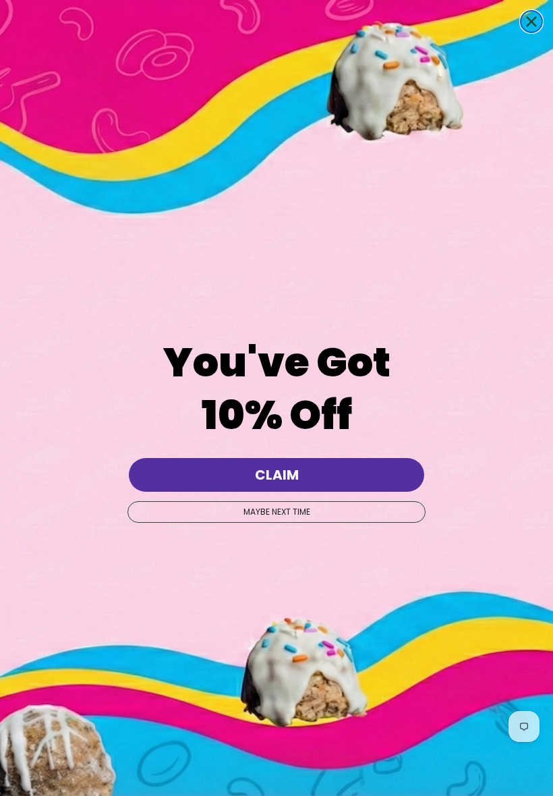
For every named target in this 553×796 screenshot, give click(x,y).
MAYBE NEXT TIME (276, 511)
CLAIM (277, 474)
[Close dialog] (531, 21)
